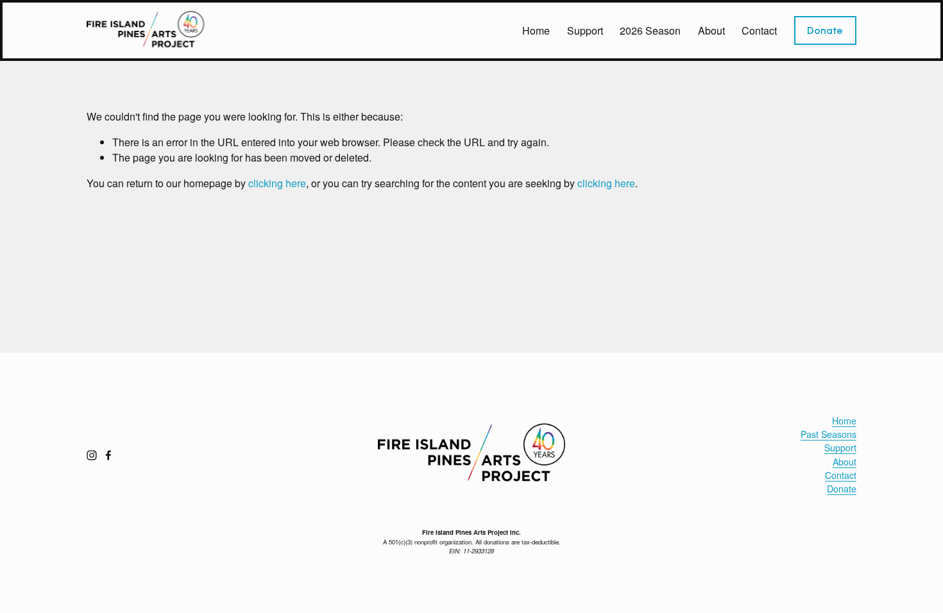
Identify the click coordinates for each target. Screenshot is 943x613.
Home (536, 30)
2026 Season (650, 30)
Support (585, 30)
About (711, 30)
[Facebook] (108, 455)
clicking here (277, 183)
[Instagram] (92, 455)
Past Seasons (828, 434)
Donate (825, 30)
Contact (759, 30)
